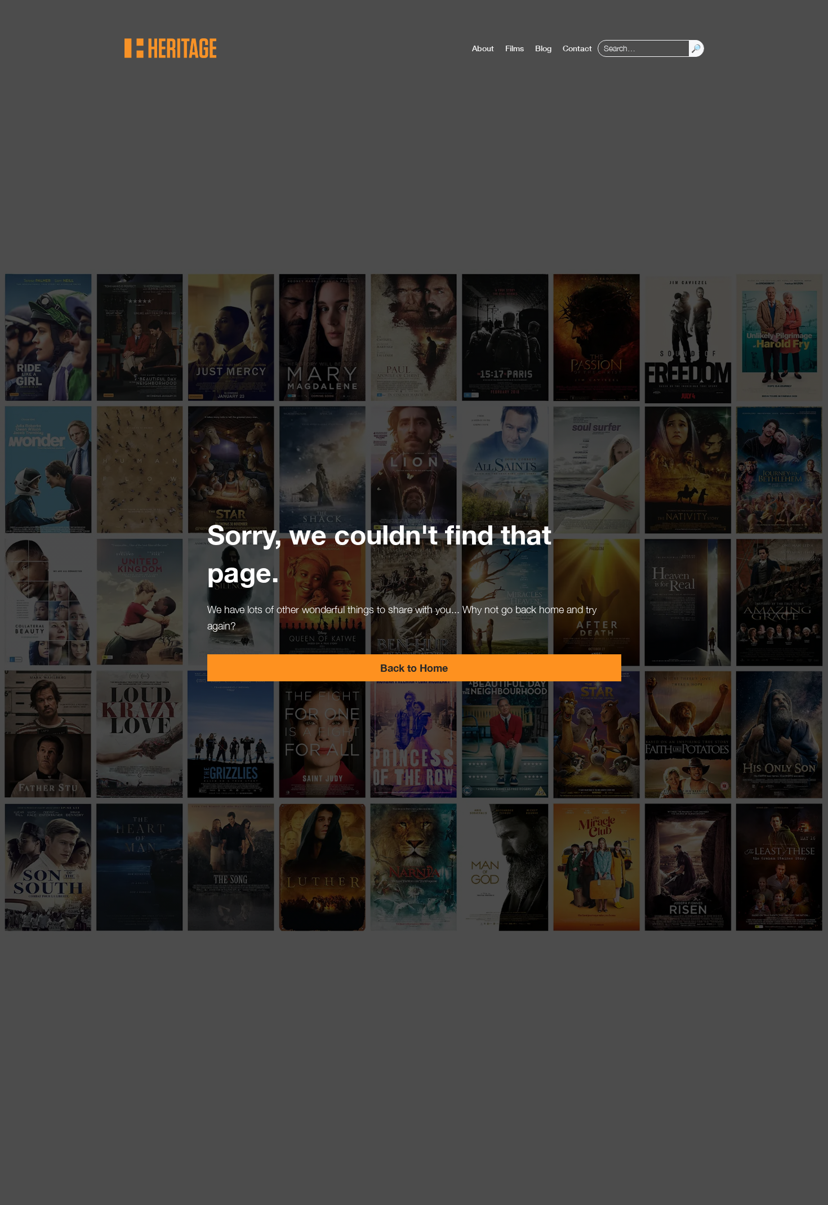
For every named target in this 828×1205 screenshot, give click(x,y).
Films (514, 48)
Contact (577, 48)
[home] (170, 48)
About (483, 48)
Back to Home (414, 668)
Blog (543, 48)
